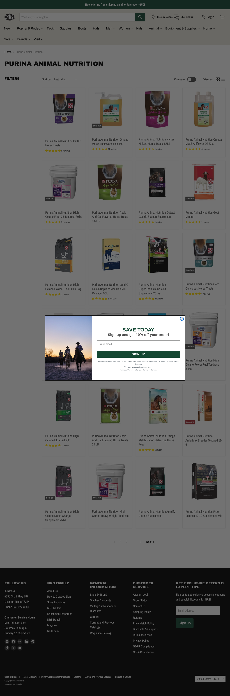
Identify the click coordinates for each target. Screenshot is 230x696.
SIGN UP (138, 354)
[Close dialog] (182, 318)
